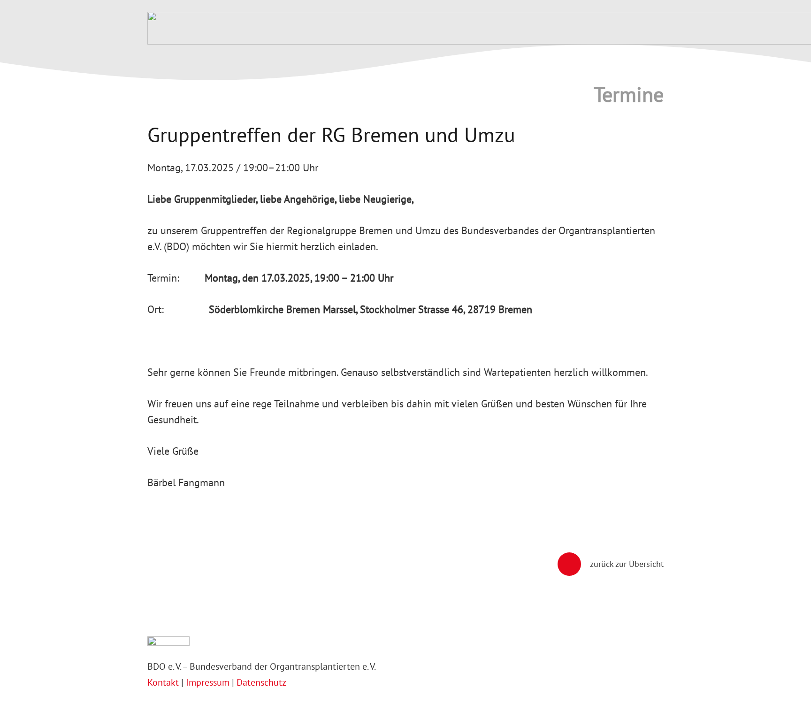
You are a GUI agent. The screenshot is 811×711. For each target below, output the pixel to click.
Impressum (208, 682)
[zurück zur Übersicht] (574, 564)
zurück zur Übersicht (627, 563)
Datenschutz (261, 682)
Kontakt (164, 682)
